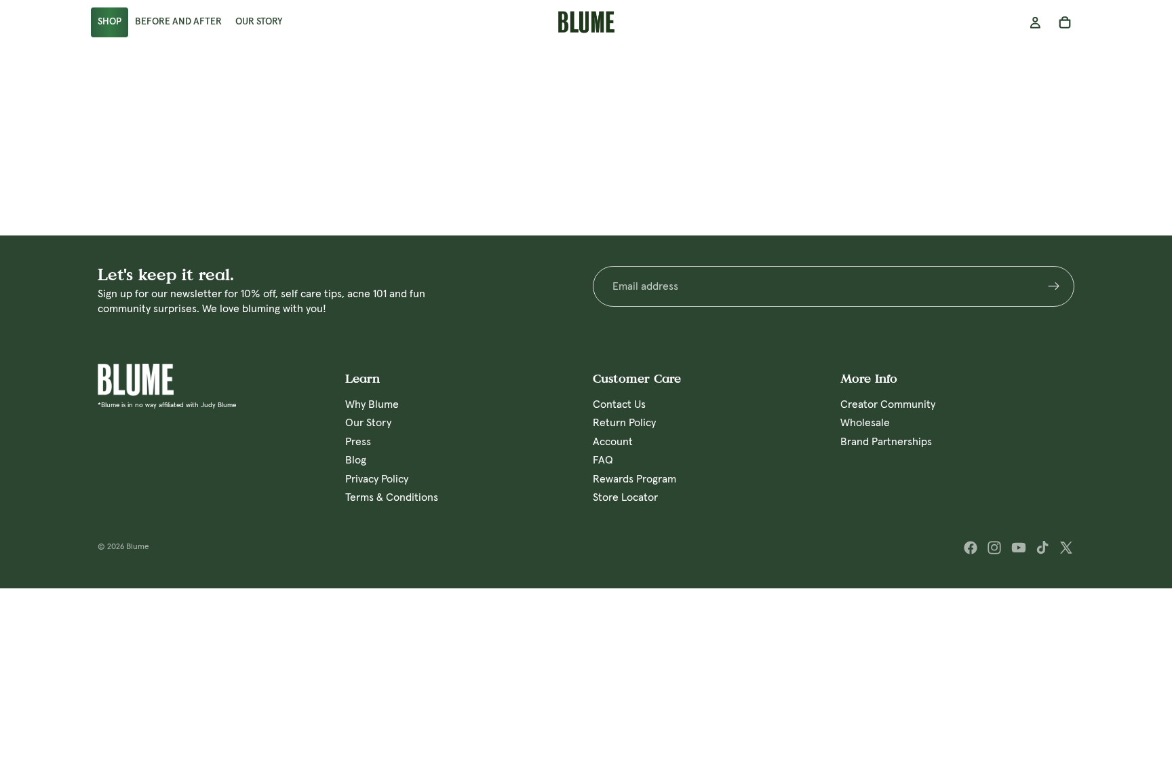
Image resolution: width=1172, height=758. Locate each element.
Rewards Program (634, 479)
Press (358, 441)
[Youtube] (1019, 547)
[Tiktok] (1042, 547)
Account (613, 441)
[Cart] (1065, 22)
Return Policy (624, 423)
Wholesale (865, 423)
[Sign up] (1054, 286)
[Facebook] (970, 547)
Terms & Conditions (391, 497)
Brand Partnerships (886, 441)
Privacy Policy (376, 479)
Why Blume (372, 404)
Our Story (368, 423)
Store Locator (625, 497)
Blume (137, 547)
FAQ (603, 460)
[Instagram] (994, 547)
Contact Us (619, 404)
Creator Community (887, 404)
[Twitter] (1066, 547)
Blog (355, 460)
